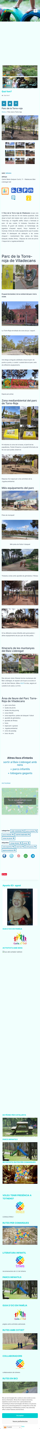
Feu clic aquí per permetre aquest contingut (20, 801)
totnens (8, 173)
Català (9, 1427)
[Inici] (2, 95)
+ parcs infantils (20, 769)
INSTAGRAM (6, 783)
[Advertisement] (20, 44)
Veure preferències (20, 1421)
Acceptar (20, 1415)
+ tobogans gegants (20, 773)
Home (4, 112)
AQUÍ (22, 683)
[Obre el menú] (35, 10)
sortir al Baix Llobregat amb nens (20, 763)
